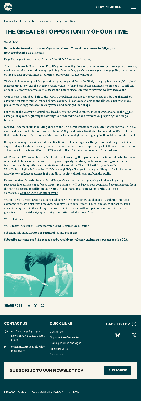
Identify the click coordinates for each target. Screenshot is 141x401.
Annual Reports (59, 348)
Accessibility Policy (47, 391)
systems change (18, 142)
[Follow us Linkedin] (126, 335)
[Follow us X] (134, 335)
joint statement (126, 135)
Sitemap (75, 391)
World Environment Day (36, 67)
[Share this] (29, 306)
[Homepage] (8, 7)
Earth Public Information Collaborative (39, 170)
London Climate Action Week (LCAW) (30, 150)
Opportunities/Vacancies (65, 337)
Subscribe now (14, 240)
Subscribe (117, 370)
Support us (56, 354)
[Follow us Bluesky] (117, 335)
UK (127, 112)
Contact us (56, 331)
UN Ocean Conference (83, 150)
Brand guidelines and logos (65, 343)
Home (8, 21)
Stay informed (108, 7)
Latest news (21, 21)
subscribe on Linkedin (29, 53)
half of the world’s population (53, 97)
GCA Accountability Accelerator (40, 157)
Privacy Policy (15, 391)
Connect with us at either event (39, 193)
